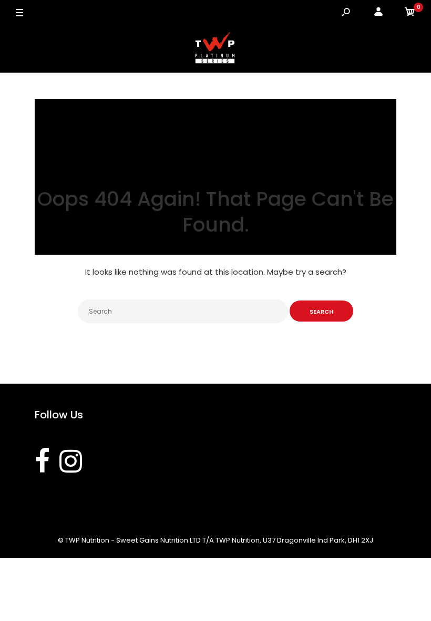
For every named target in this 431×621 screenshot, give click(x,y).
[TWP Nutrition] (215, 49)
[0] (410, 13)
